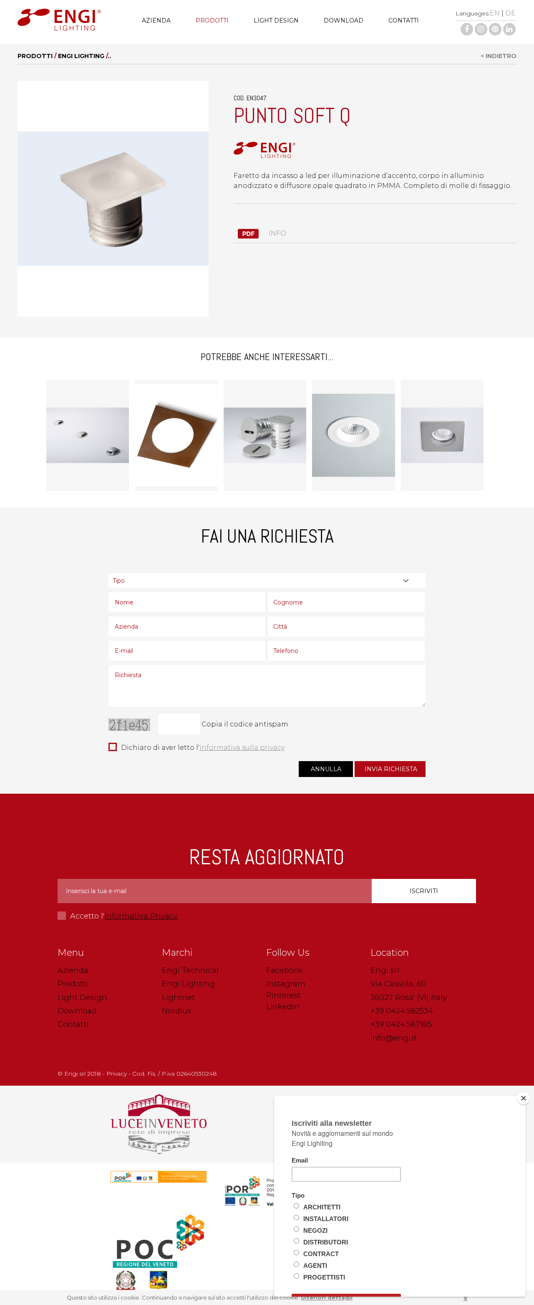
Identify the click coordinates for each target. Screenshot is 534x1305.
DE (510, 13)
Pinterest (283, 995)
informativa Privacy (141, 916)
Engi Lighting (81, 56)
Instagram (285, 983)
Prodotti (212, 20)
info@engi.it (393, 1038)
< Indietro (498, 56)
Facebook (284, 970)
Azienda (156, 20)
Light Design (276, 20)
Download (343, 20)
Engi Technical (190, 970)
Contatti (403, 20)
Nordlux (176, 1011)
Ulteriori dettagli (327, 1297)
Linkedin (283, 1006)
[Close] (523, 1098)
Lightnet (178, 997)
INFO (276, 233)
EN (495, 13)
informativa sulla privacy (242, 748)
